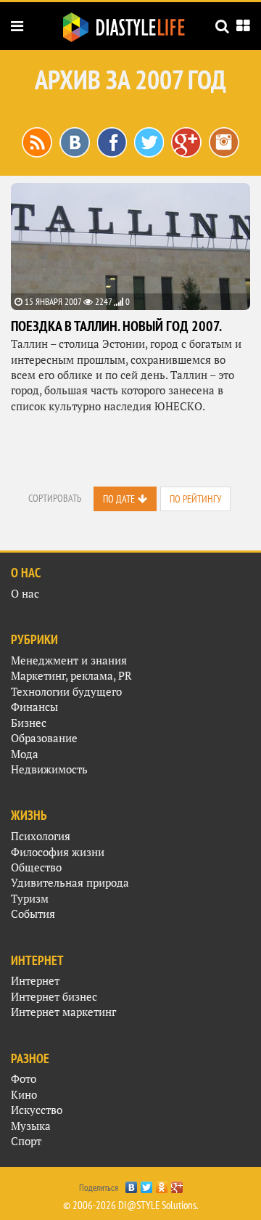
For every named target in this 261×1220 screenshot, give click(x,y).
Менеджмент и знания (69, 660)
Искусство (36, 1110)
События (33, 914)
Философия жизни (57, 852)
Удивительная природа (70, 883)
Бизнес (28, 723)
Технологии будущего (66, 692)
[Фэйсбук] (112, 141)
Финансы (34, 707)
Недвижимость (49, 769)
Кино (24, 1095)
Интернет (35, 981)
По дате (119, 498)
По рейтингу (195, 498)
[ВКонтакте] (131, 1184)
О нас (25, 594)
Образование (44, 738)
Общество (36, 867)
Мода (24, 754)
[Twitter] (146, 1184)
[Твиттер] (149, 141)
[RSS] (37, 141)
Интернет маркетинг (63, 1012)
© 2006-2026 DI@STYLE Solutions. (131, 1205)
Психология (40, 836)
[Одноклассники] (162, 1184)
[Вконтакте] (74, 141)
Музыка (31, 1126)
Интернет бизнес (54, 997)
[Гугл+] (186, 141)
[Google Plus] (177, 1184)
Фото (23, 1079)
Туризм (30, 899)
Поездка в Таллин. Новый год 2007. (116, 326)
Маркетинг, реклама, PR (71, 676)
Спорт (26, 1141)
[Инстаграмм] (224, 141)
